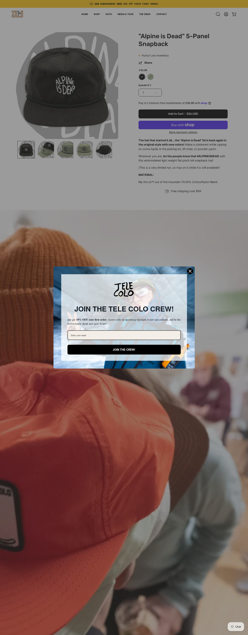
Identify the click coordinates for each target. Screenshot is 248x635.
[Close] (190, 271)
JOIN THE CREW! (124, 349)
